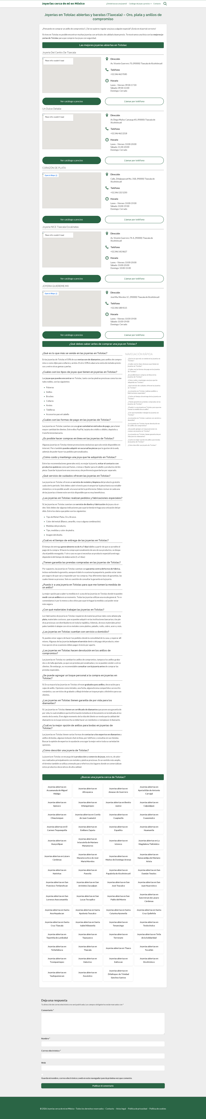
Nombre (45, 1038)
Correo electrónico (51, 1050)
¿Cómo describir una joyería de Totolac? (142, 445)
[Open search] (165, 3)
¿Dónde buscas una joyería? (116, 4)
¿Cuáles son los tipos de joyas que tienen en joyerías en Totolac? (143, 365)
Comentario (47, 1010)
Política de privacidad (137, 1108)
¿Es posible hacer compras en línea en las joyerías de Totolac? (142, 376)
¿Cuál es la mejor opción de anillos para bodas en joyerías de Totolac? (144, 441)
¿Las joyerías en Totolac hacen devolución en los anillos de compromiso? (144, 425)
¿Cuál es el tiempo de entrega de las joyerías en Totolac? (144, 397)
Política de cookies (157, 1108)
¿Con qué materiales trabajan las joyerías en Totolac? (143, 414)
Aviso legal (121, 1108)
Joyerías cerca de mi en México (63, 4)
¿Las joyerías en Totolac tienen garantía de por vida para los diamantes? (144, 435)
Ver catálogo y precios (71, 101)
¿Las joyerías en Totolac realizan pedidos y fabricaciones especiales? (143, 392)
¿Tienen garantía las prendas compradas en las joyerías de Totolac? (144, 403)
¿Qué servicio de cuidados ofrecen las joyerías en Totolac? (144, 387)
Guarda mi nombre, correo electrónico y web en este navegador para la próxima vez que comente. (86, 1078)
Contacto (157, 4)
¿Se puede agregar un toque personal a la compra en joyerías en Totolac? (142, 430)
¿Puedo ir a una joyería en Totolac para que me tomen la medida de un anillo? (144, 408)
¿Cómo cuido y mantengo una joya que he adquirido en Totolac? (142, 381)
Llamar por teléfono (134, 101)
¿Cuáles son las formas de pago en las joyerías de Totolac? (144, 371)
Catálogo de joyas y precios (139, 4)
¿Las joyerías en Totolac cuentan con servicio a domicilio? (144, 419)
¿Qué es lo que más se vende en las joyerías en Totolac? (144, 360)
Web (43, 1062)
